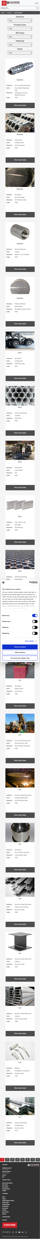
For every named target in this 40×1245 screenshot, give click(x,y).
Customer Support (6, 1171)
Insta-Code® (5, 1185)
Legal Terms (5, 1208)
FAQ (3, 1176)
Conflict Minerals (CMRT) (8, 1200)
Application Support (7, 1168)
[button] (4, 3)
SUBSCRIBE (10, 1225)
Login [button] (37, 3)
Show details (29, 641)
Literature (4, 1220)
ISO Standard (5, 1206)
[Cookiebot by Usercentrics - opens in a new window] (29, 582)
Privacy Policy (5, 1212)
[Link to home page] (13, 3)
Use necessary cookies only (20, 658)
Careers (4, 1198)
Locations (4, 1210)
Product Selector (6, 1188)
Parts (19, 49)
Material (20, 41)
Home (3, 13)
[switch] (35, 621)
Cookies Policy (5, 1202)
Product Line (20, 25)
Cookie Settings (6, 1204)
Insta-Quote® (5, 1186)
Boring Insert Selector (7, 1183)
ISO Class (20, 33)
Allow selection (20, 652)
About (3, 1196)
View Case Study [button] (20, 105)
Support (9, 13)
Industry (20, 17)
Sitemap (4, 1213)
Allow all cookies (20, 647)
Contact (4, 1175)
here (7, 608)
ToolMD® (4, 1190)
